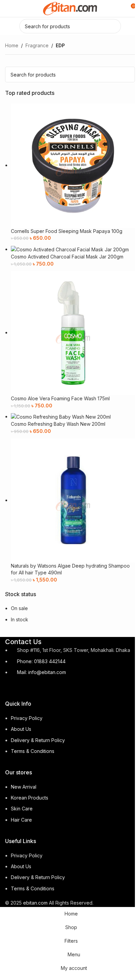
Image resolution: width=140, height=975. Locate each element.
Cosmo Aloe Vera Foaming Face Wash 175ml (60, 398)
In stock (19, 619)
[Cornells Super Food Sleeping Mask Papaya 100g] (73, 165)
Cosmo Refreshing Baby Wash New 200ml (58, 424)
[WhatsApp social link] (35, 688)
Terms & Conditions (32, 751)
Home (11, 45)
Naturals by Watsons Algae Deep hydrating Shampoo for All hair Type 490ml (70, 569)
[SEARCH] (114, 26)
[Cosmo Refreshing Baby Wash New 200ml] (61, 416)
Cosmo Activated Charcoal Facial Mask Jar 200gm (67, 256)
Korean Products (29, 798)
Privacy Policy (26, 718)
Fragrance (37, 45)
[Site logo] (70, 8)
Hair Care (21, 820)
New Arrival (23, 787)
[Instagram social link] (22, 688)
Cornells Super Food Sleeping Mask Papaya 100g (66, 231)
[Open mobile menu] (8, 8)
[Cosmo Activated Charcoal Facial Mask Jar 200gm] (70, 249)
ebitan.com (35, 903)
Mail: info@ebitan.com (41, 672)
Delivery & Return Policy (38, 740)
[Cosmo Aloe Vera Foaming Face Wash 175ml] (73, 332)
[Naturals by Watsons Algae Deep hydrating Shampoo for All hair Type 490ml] (73, 500)
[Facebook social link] (10, 688)
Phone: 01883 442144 (41, 661)
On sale (19, 608)
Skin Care (22, 808)
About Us (21, 729)
